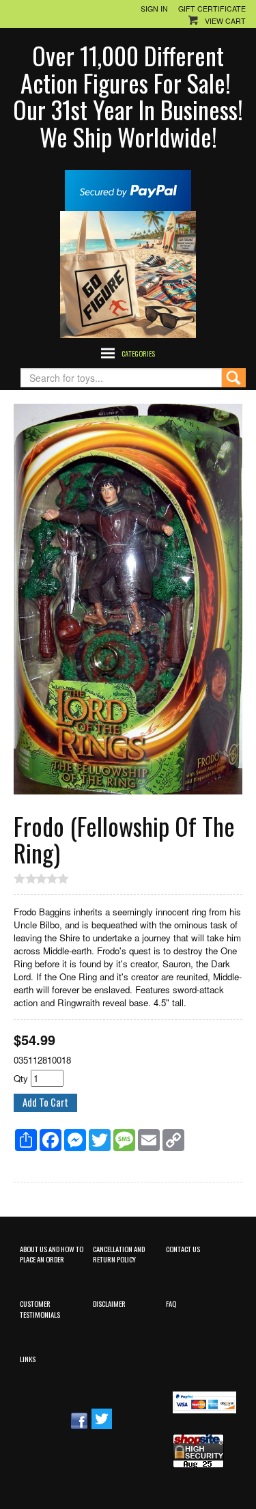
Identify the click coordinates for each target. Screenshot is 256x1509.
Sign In (154, 8)
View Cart (225, 21)
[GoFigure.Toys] (128, 272)
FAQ (171, 1303)
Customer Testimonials (40, 1308)
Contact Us (183, 1248)
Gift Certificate (212, 8)
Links (27, 1358)
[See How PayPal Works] (128, 188)
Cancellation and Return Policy (119, 1253)
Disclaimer (109, 1303)
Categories (138, 353)
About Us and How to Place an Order (51, 1253)
